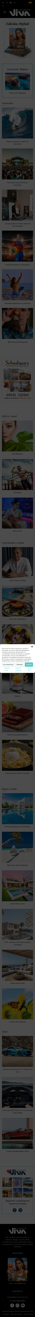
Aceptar (29, 665)
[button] (32, 647)
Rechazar (20, 665)
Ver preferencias (8, 665)
